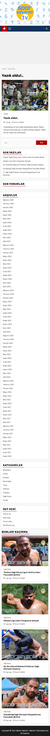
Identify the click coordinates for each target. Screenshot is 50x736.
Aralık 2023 (7, 321)
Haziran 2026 (8, 207)
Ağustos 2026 (8, 200)
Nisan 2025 (7, 260)
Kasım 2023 (7, 324)
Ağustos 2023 (8, 336)
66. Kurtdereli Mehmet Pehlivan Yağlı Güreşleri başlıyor (23, 165)
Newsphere (41, 731)
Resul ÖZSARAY (19, 122)
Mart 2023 (7, 354)
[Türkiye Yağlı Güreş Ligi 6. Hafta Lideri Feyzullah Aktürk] (25, 550)
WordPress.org (8, 525)
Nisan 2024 (7, 305)
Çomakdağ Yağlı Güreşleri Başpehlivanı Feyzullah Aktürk (24, 169)
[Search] (46, 28)
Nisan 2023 (7, 351)
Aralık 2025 (7, 230)
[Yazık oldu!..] (25, 95)
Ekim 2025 (7, 238)
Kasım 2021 (7, 415)
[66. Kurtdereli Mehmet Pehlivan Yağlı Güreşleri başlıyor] (25, 644)
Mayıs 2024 (7, 302)
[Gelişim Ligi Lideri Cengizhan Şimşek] (25, 599)
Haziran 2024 (8, 298)
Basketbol (6, 470)
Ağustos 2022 (8, 381)
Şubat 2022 (7, 403)
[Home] (4, 28)
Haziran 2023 (8, 343)
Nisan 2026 (7, 215)
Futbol (5, 474)
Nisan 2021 (7, 441)
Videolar (6, 489)
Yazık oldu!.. (10, 118)
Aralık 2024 (7, 275)
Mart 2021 (7, 445)
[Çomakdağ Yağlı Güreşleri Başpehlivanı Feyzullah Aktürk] (25, 693)
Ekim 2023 (7, 328)
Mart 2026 (7, 219)
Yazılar (5, 114)
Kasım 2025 (7, 234)
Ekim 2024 (7, 283)
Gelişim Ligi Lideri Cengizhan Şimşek (17, 161)
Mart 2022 (7, 400)
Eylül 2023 (6, 332)
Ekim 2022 (7, 373)
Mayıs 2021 (7, 437)
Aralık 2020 (7, 456)
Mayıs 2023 (7, 347)
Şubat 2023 (7, 358)
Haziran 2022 (8, 388)
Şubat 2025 (7, 268)
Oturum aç (7, 514)
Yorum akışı (7, 521)
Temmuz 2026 (8, 204)
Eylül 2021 (6, 422)
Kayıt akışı (6, 518)
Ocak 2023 (7, 362)
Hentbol (6, 478)
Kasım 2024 (7, 279)
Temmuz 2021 (8, 430)
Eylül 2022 (6, 377)
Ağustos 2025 (8, 245)
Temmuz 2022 (8, 385)
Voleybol (6, 493)
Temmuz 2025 (8, 249)
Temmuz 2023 (8, 339)
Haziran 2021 (8, 434)
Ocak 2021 (7, 452)
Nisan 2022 (7, 396)
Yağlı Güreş (7, 496)
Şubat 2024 (7, 313)
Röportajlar (7, 481)
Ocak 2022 (7, 407)
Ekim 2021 (7, 419)
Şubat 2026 (7, 223)
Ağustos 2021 (8, 426)
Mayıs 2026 (7, 211)
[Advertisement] (25, 48)
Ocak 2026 (7, 226)
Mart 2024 (7, 309)
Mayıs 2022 (7, 392)
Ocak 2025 (7, 271)
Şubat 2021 (7, 449)
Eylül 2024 (6, 287)
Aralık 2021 (7, 411)
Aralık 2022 (7, 366)
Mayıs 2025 (7, 256)
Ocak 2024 (7, 317)
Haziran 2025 (8, 253)
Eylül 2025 (6, 241)
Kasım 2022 (7, 369)
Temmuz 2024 (8, 294)
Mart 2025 (7, 264)
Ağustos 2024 (8, 290)
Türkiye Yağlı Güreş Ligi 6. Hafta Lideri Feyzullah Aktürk (23, 157)
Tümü (5, 485)
